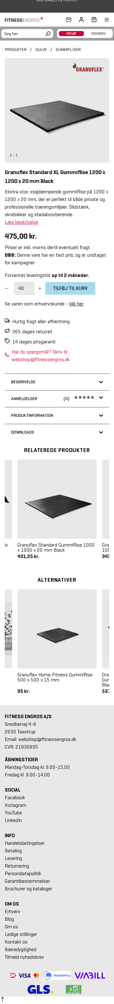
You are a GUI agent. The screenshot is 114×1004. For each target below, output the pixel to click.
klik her (76, 304)
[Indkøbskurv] (92, 19)
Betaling (13, 851)
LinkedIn (13, 820)
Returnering (17, 866)
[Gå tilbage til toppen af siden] (2, 1000)
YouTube (13, 813)
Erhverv (12, 911)
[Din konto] (81, 19)
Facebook (15, 797)
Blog (9, 919)
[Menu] (103, 19)
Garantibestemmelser (27, 881)
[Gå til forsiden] (26, 19)
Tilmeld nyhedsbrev (24, 957)
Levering (13, 858)
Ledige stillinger (21, 934)
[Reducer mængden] (6, 288)
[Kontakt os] (68, 19)
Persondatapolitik (23, 873)
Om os (11, 927)
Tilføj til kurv (70, 288)
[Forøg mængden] (39, 288)
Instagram (15, 805)
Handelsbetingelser (25, 843)
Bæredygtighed (20, 949)
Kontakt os (16, 942)
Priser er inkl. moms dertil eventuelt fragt (47, 247)
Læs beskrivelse (21, 222)
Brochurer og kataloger (28, 889)
